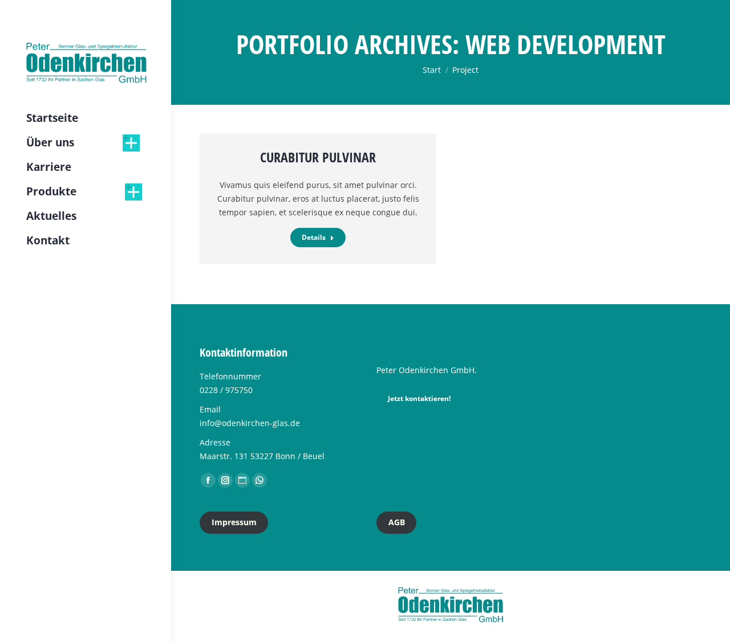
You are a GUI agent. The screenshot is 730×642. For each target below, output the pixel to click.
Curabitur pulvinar (318, 157)
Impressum (234, 522)
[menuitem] (52, 118)
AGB (396, 522)
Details (314, 237)
